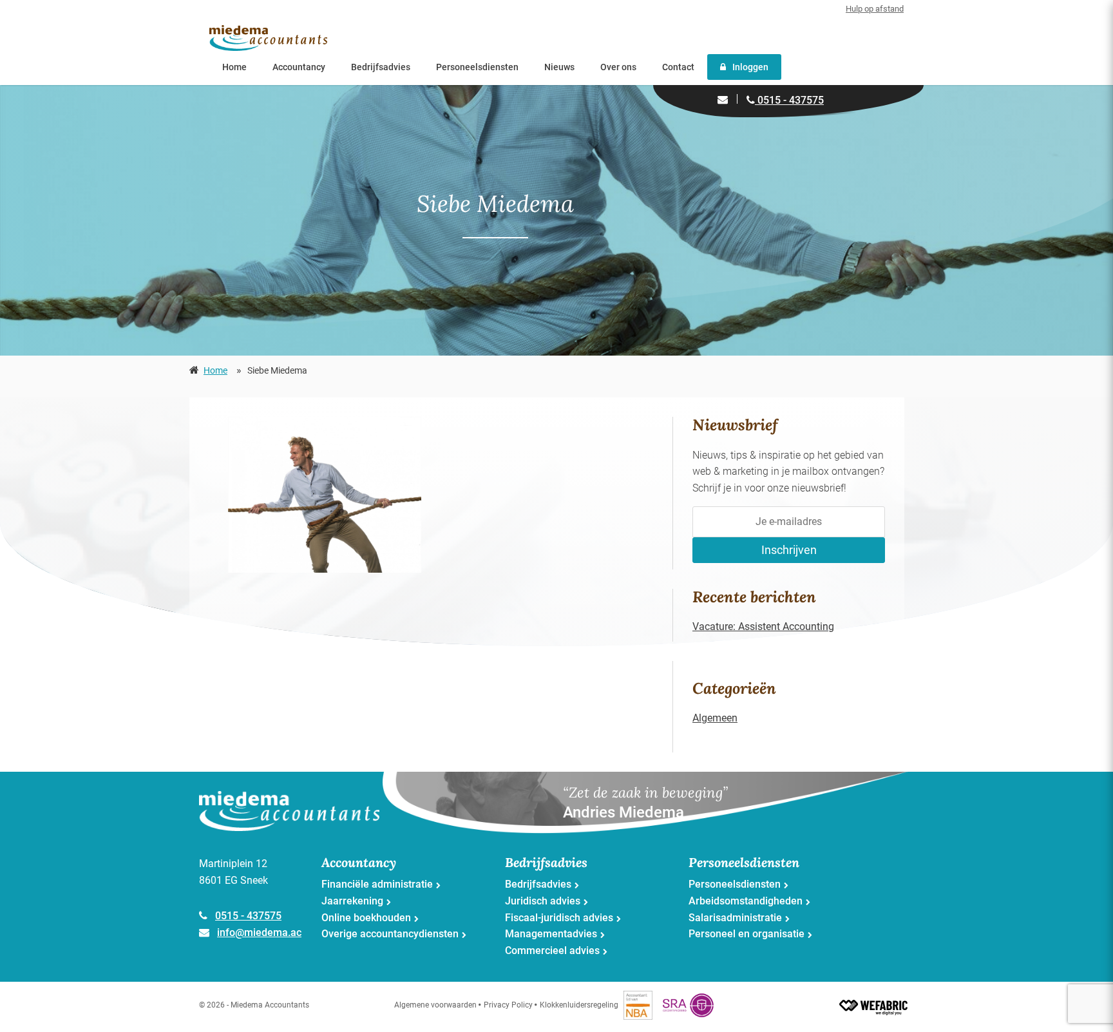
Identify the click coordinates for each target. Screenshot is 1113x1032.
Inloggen (750, 67)
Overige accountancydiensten (390, 934)
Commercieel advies (552, 950)
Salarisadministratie (735, 918)
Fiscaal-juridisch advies (559, 918)
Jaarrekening (352, 901)
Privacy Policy (508, 1004)
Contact (678, 67)
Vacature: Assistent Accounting (763, 626)
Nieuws (559, 67)
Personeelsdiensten (477, 67)
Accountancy (298, 67)
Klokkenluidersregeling (579, 1004)
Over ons (618, 67)
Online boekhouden (366, 918)
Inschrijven (789, 550)
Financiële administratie (377, 884)
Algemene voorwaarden (435, 1004)
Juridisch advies (542, 901)
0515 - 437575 (789, 100)
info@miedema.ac (259, 932)
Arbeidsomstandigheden (746, 901)
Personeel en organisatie (746, 934)
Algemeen (714, 718)
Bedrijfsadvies (380, 67)
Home (234, 67)
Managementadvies (551, 934)
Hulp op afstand (875, 9)
